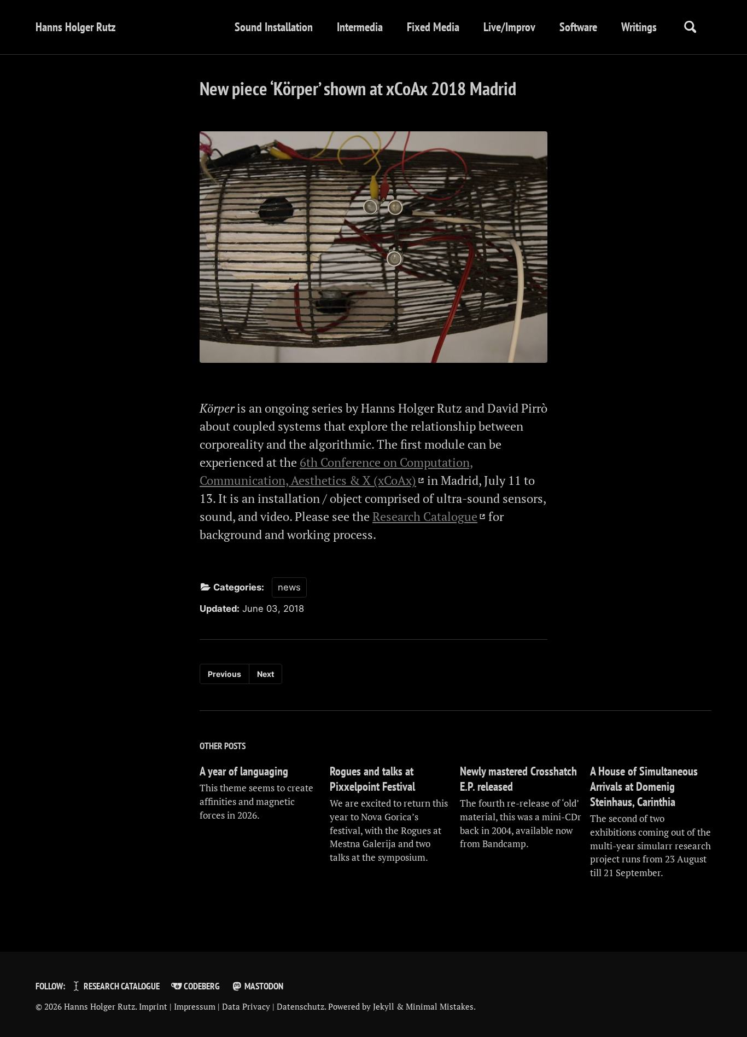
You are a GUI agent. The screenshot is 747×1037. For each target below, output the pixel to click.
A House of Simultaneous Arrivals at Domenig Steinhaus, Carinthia (644, 786)
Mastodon (263, 986)
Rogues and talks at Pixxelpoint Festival (372, 778)
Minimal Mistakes (440, 1006)
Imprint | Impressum (177, 1006)
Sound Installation (274, 26)
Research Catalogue (424, 516)
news (289, 587)
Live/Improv (509, 26)
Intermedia (360, 26)
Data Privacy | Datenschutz (273, 1006)
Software (578, 26)
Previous (224, 674)
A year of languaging (244, 771)
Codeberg (201, 986)
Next (265, 674)
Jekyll (383, 1006)
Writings (639, 26)
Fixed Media (433, 26)
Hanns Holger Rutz (75, 26)
